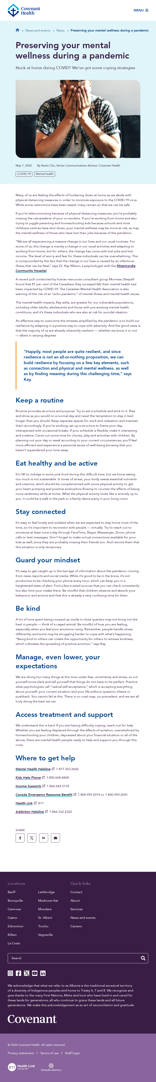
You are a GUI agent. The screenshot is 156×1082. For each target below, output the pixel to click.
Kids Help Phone (28, 777)
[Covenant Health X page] (26, 973)
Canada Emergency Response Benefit (44, 794)
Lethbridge (46, 892)
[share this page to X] (31, 838)
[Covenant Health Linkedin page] (43, 973)
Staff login (72, 1053)
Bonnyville (15, 900)
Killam (12, 935)
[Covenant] (32, 1019)
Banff (11, 892)
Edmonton (15, 926)
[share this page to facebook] (20, 838)
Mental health (44, 174)
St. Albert (45, 917)
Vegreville (45, 935)
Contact (76, 892)
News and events (82, 917)
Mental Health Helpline (33, 769)
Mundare (45, 909)
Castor (12, 917)
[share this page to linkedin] (43, 838)
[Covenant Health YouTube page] (34, 973)
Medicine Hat (48, 900)
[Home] (24, 10)
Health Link (24, 803)
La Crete (14, 943)
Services (76, 909)
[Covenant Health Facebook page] (18, 973)
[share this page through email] (55, 838)
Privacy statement (21, 1053)
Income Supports (28, 786)
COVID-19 (24, 174)
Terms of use (49, 1053)
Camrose (14, 909)
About (75, 900)
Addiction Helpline (30, 812)
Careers (76, 926)
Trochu (43, 926)
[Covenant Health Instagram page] (10, 973)
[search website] (143, 958)
